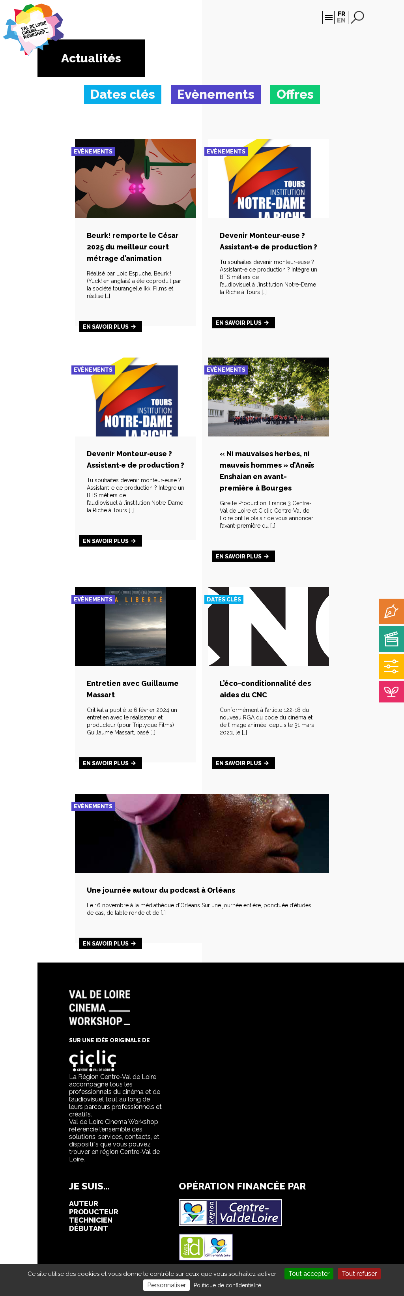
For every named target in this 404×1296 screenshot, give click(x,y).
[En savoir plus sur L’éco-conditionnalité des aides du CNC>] (268, 664)
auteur (83, 1203)
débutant (88, 1228)
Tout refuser (359, 1273)
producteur (93, 1212)
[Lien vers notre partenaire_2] (206, 1258)
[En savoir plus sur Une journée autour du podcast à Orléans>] (202, 871)
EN (341, 20)
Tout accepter (308, 1273)
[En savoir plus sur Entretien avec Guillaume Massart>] (135, 664)
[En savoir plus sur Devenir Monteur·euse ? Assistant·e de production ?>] (268, 216)
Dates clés (224, 599)
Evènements (93, 151)
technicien (90, 1220)
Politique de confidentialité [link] (227, 1285)
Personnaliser (166, 1285)
